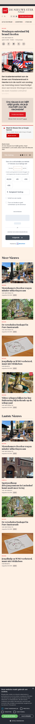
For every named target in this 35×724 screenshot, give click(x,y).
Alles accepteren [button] (9, 716)
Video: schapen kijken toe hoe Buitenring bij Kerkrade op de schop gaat (17, 400)
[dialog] (17, 705)
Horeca (4, 480)
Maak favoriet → (13, 135)
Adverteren (19, 22)
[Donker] (2, 16)
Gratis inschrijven (26, 16)
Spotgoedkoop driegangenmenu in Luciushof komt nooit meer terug (17, 485)
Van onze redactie (7, 37)
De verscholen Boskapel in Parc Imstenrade (15, 326)
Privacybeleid (12, 705)
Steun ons (28, 22)
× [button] (33, 688)
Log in (25, 119)
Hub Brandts (6, 366)
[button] (17, 721)
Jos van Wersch (7, 490)
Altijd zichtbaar (7, 22)
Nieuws (4, 28)
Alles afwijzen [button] (26, 716)
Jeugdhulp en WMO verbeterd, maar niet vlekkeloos (17, 362)
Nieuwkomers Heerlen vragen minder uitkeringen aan (17, 289)
